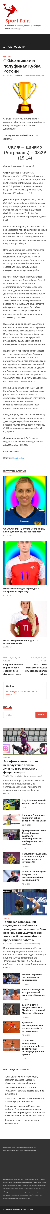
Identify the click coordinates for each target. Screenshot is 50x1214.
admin (19, 76)
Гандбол (7, 56)
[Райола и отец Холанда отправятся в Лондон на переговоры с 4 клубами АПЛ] (11, 863)
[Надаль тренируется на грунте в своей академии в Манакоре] (11, 999)
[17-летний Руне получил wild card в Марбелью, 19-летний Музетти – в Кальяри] (11, 1014)
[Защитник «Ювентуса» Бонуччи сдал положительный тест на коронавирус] (11, 881)
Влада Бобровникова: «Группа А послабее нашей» (20, 642)
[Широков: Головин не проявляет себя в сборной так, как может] (11, 824)
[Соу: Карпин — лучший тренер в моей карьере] (11, 809)
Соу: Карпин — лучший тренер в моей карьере (34, 801)
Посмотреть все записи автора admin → (22, 693)
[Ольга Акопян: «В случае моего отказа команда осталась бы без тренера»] (25, 525)
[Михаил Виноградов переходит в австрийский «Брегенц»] (25, 585)
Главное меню (16, 46)
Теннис (6, 918)
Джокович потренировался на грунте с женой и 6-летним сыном (32, 1026)
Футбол (6, 758)
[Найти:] (25, 715)
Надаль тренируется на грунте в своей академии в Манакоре (33, 992)
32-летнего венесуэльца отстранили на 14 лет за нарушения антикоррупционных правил (33, 1047)
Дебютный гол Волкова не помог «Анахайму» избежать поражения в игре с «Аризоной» (24, 1090)
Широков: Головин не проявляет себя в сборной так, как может (34, 818)
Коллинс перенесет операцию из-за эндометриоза (32, 977)
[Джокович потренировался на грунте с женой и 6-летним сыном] (11, 1032)
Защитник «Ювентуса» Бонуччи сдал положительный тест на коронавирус (34, 875)
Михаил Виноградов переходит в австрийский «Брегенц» (21, 590)
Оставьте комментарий (34, 76)
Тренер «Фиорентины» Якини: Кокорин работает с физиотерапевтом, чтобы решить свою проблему (34, 837)
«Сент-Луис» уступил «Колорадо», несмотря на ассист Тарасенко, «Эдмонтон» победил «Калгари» (21, 1079)
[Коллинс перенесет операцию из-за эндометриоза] (11, 983)
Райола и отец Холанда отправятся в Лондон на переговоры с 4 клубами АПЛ (34, 857)
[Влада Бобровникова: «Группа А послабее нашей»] (25, 637)
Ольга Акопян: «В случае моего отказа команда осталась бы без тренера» (24, 530)
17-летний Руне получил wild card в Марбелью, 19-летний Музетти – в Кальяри (33, 1008)
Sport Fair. (17, 20)
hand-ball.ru (18, 458)
